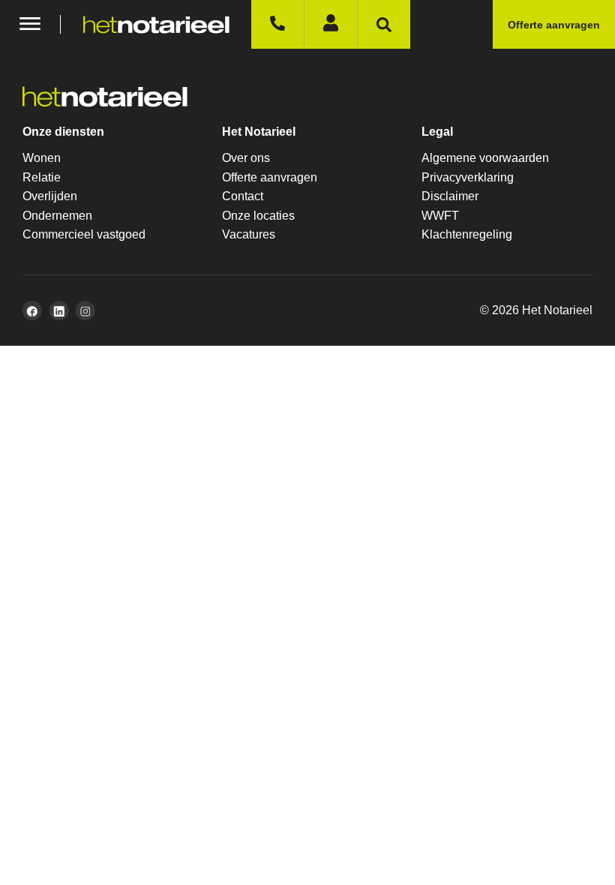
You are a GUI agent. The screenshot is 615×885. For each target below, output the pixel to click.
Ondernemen (57, 215)
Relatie (41, 177)
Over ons (246, 158)
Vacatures (248, 234)
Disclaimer (450, 196)
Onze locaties (258, 215)
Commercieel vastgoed (84, 234)
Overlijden (49, 196)
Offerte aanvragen (269, 177)
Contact (242, 196)
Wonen (41, 158)
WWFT (440, 215)
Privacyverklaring (468, 177)
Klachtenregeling (467, 234)
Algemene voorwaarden (485, 158)
